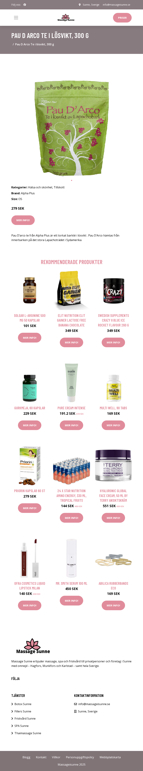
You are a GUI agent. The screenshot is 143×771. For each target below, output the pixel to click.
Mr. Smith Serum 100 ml (71, 583)
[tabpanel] (71, 117)
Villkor (56, 757)
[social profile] (24, 4)
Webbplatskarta (110, 757)
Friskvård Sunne (25, 718)
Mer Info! (23, 220)
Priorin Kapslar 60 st (29, 490)
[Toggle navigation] (16, 17)
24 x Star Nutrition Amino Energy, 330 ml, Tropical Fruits (71, 495)
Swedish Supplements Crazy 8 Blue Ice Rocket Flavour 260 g (113, 320)
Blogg (26, 757)
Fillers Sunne (22, 711)
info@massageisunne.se (116, 4)
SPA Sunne (21, 726)
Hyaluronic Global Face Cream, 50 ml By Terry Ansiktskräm (113, 495)
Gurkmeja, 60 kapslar (29, 408)
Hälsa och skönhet (40, 187)
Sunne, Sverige (91, 4)
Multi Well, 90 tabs (113, 408)
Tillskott (59, 187)
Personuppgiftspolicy (80, 757)
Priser (122, 17)
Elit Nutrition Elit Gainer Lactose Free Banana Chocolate (71, 320)
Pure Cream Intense (71, 408)
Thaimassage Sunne (27, 733)
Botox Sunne (22, 704)
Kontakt (41, 757)
